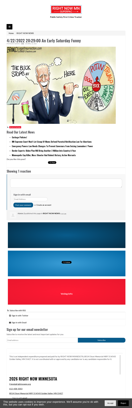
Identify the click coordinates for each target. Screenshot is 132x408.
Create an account (43, 205)
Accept (110, 403)
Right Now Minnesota (38, 379)
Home (11, 33)
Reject (123, 403)
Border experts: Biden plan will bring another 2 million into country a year (44, 150)
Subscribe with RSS (18, 310)
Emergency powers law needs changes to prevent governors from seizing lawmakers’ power (52, 146)
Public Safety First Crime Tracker (66, 17)
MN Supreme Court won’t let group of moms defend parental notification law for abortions (52, 141)
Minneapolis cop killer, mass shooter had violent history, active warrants (44, 155)
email (25, 398)
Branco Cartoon (15, 127)
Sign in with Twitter (19, 315)
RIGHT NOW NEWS (25, 33)
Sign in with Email (19, 322)
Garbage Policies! (19, 137)
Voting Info (67, 293)
